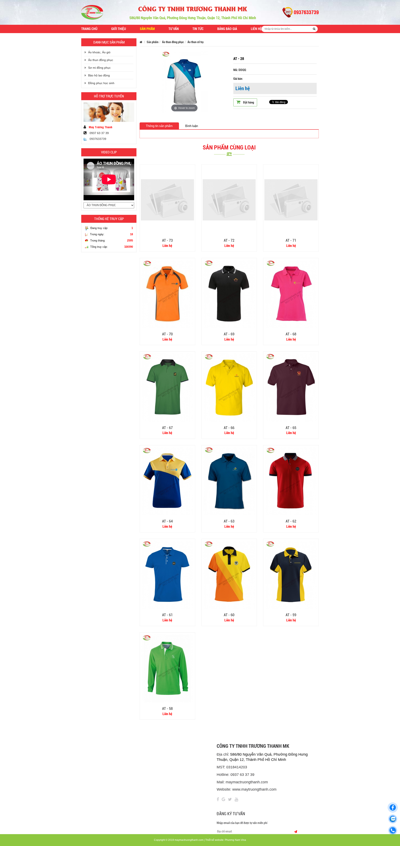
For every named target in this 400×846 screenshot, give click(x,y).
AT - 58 (167, 708)
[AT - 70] (167, 293)
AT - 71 (291, 240)
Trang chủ (89, 29)
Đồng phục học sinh (101, 83)
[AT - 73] (167, 199)
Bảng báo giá (227, 29)
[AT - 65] (291, 386)
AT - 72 (229, 240)
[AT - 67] (167, 386)
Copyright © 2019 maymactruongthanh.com (178, 840)
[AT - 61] (167, 574)
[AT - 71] (291, 199)
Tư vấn (174, 29)
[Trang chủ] (141, 42)
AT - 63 (229, 521)
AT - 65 (291, 427)
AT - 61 (167, 615)
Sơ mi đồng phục (99, 67)
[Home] (92, 12)
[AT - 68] (291, 293)
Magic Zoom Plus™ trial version (160, 54)
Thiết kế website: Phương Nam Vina (225, 840)
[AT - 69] (229, 293)
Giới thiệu (118, 29)
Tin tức (198, 29)
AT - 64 (167, 521)
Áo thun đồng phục (100, 60)
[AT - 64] (167, 480)
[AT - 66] (229, 386)
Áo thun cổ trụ (196, 42)
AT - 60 (229, 615)
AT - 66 (229, 427)
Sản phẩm (147, 29)
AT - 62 (291, 521)
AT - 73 (167, 240)
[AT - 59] (291, 574)
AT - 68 (291, 334)
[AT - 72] (229, 199)
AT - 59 (291, 615)
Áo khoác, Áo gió (99, 52)
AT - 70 (167, 334)
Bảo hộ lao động (99, 75)
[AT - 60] (229, 574)
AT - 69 (229, 334)
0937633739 (97, 139)
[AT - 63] (229, 480)
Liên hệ (256, 29)
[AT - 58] (167, 667)
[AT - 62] (291, 480)
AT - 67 (167, 427)
